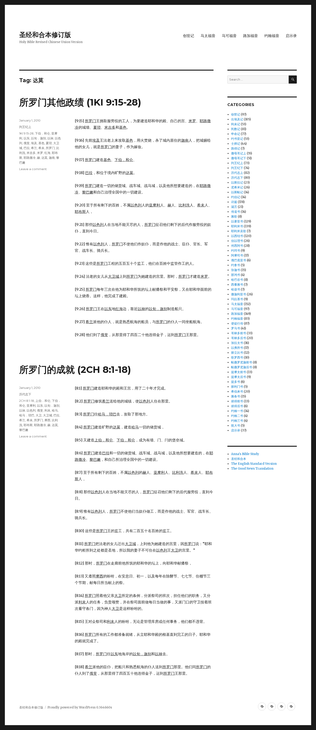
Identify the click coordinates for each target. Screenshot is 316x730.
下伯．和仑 (42, 133)
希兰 (34, 148)
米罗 (40, 153)
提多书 (235, 382)
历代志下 (25, 394)
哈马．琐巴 (26, 415)
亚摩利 (31, 405)
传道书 (235, 212)
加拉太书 (237, 343)
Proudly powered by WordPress (71, 707)
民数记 (235, 129)
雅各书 (235, 396)
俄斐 (27, 143)
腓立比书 (237, 353)
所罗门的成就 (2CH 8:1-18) (75, 369)
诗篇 (234, 202)
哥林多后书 (238, 338)
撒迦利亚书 (238, 294)
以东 (27, 138)
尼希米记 (237, 187)
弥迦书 (235, 270)
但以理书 (237, 241)
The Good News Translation (252, 469)
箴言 (234, 207)
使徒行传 (237, 323)
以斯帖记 (237, 192)
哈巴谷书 (237, 280)
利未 (47, 410)
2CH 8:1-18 (26, 400)
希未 (41, 148)
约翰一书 (237, 411)
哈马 (55, 410)
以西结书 (237, 236)
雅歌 (234, 216)
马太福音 (208, 36)
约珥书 (235, 251)
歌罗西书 (237, 357)
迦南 (52, 157)
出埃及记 (237, 119)
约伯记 (235, 197)
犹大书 (235, 425)
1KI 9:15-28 (26, 133)
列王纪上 (25, 127)
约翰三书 (237, 421)
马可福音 (229, 36)
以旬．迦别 (38, 138)
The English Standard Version (254, 464)
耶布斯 (28, 425)
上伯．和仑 (42, 400)
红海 (47, 153)
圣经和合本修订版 (45, 35)
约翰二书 (237, 416)
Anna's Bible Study (245, 454)
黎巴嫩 (23, 430)
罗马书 (235, 328)
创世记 (188, 36)
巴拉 (27, 148)
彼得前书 (237, 401)
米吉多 (31, 153)
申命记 (235, 134)
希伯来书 (237, 391)
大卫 (39, 415)
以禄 (50, 138)
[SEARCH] (293, 79)
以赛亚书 (237, 221)
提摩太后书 (238, 377)
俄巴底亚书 (238, 260)
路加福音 (250, 36)
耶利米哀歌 (238, 231)
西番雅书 (237, 285)
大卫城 (47, 415)
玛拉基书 (237, 299)
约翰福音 (271, 36)
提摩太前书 (238, 372)
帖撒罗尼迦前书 (241, 362)
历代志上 (237, 173)
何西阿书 (237, 246)
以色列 (31, 410)
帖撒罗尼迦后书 (241, 367)
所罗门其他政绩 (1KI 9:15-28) (80, 102)
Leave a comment (33, 169)
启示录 (291, 36)
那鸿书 (235, 275)
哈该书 (235, 289)
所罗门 (50, 148)
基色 (41, 143)
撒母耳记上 (238, 153)
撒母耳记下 (238, 158)
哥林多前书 (238, 333)
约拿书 (235, 265)
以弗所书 (237, 348)
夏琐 (49, 143)
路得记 (235, 148)
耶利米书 (237, 226)
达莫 (44, 157)
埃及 (34, 143)
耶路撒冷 (30, 157)
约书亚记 (237, 139)
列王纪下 (237, 168)
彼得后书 (237, 406)
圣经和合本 (238, 459)
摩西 (47, 420)
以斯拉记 (237, 182)
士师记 (235, 144)
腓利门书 (237, 387)
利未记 (235, 124)
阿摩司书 (237, 255)
